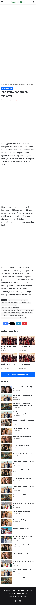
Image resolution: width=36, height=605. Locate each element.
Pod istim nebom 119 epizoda (25, 347)
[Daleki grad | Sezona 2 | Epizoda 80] (6, 572)
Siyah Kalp (20, 310)
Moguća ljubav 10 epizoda (21, 528)
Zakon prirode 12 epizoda (21, 428)
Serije (10, 84)
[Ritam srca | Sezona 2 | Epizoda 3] (6, 563)
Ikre (4, 100)
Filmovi (10, 596)
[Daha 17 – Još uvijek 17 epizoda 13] (6, 422)
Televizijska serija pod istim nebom (10, 312)
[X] (12, 323)
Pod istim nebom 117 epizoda (25, 365)
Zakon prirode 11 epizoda (21, 511)
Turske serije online (6, 317)
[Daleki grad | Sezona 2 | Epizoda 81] (6, 489)
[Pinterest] (24, 323)
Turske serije (5, 315)
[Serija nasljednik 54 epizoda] (6, 580)
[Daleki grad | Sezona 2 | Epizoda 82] (6, 464)
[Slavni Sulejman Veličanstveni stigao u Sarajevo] (6, 539)
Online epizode (17, 84)
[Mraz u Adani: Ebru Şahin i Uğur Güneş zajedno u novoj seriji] (6, 389)
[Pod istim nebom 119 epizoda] (27, 340)
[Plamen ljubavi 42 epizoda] (6, 480)
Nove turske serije (12, 300)
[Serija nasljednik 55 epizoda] (6, 497)
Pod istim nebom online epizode (10, 302)
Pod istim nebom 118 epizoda (8, 365)
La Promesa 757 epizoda (21, 545)
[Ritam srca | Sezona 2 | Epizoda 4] (6, 505)
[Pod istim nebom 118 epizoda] (9, 357)
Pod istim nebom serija (24, 302)
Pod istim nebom (28, 84)
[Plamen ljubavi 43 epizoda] (6, 439)
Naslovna (5, 84)
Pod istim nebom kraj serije (8, 347)
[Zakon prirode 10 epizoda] (6, 522)
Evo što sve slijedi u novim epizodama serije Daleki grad (23, 413)
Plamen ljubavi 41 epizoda (21, 553)
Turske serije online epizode (19, 317)
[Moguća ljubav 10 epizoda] (6, 530)
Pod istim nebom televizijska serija (10, 307)
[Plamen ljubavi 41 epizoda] (6, 555)
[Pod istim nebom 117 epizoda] (27, 357)
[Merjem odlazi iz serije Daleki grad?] (6, 397)
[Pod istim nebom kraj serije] (9, 340)
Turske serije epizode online (16, 315)
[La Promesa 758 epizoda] (6, 472)
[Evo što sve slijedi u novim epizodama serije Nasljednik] (6, 406)
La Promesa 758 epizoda (21, 470)
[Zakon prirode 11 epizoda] (6, 514)
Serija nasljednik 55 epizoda (22, 495)
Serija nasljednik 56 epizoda (22, 453)
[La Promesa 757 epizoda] (6, 547)
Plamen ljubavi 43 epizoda (22, 437)
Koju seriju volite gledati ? (18, 374)
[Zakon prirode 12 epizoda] (6, 431)
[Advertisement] (18, 24)
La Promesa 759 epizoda (21, 445)
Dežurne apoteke (23, 596)
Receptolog (28, 590)
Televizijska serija (29, 310)
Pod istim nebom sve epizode (9, 305)
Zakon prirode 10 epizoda (21, 520)
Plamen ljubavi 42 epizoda (22, 478)
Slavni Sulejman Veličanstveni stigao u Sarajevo (23, 537)
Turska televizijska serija (26, 312)
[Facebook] (6, 323)
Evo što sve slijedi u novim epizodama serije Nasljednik (22, 404)
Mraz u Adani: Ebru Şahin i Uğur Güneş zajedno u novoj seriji (23, 388)
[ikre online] (18, 2)
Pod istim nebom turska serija (9, 310)
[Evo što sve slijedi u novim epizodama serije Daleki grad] (6, 414)
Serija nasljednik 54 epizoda (22, 578)
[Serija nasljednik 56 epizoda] (6, 455)
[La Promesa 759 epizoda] (6, 447)
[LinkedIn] (18, 323)
